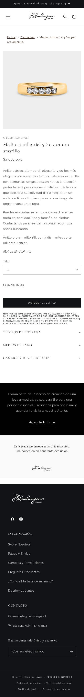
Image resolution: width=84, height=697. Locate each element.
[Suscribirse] (71, 651)
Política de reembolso (59, 677)
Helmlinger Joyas (32, 677)
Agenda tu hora (42, 422)
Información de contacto (55, 689)
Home (11, 37)
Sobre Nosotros (19, 544)
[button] (8, 16)
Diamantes (27, 37)
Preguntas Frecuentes (24, 572)
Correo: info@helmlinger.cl (27, 616)
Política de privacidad (29, 683)
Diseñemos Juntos (21, 590)
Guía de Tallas (13, 285)
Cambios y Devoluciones (26, 562)
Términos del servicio (58, 683)
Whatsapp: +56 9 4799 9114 (27, 625)
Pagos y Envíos (19, 553)
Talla (6, 261)
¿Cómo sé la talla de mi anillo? (30, 581)
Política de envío (27, 689)
